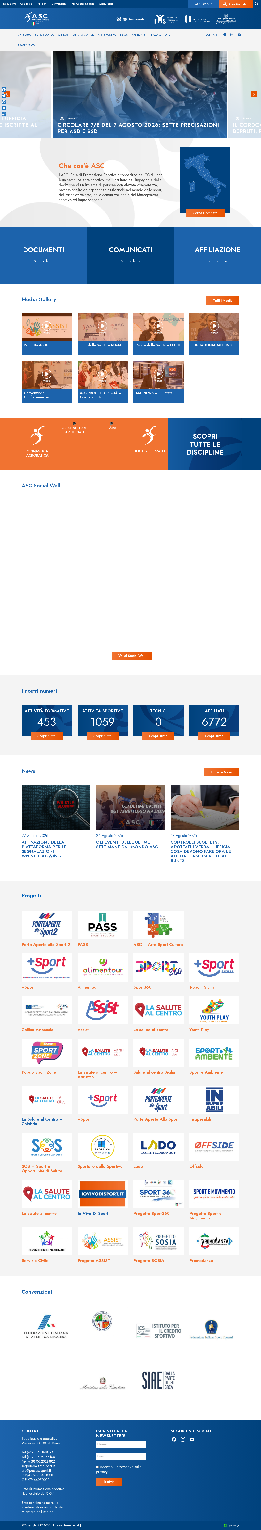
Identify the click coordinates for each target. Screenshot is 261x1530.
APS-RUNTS (139, 34)
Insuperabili (200, 1119)
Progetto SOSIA (148, 1260)
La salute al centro (151, 1029)
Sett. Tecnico (44, 34)
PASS (83, 944)
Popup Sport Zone (39, 1072)
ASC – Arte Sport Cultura (158, 944)
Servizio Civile (35, 1260)
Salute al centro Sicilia (154, 1072)
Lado (138, 1166)
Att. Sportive (107, 34)
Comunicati (26, 4)
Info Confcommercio (82, 4)
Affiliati (63, 34)
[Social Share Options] (28, 567)
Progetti (42, 4)
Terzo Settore (159, 34)
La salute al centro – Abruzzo (98, 1074)
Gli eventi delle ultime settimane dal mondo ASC (127, 844)
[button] (254, 94)
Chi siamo (24, 34)
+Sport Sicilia (202, 987)
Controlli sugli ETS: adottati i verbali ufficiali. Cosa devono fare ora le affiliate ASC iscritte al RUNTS (203, 851)
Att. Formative (83, 34)
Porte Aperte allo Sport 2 (46, 944)
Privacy (57, 1525)
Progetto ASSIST (94, 1260)
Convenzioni (59, 4)
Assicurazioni (106, 4)
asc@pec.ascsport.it (36, 1470)
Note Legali (71, 1525)
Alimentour (88, 987)
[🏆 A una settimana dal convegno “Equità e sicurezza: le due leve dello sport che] (130, 534)
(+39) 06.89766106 (41, 1456)
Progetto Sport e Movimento (205, 1215)
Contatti (211, 34)
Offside (196, 1166)
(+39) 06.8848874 (40, 1452)
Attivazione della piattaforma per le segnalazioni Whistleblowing (44, 849)
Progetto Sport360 (151, 1213)
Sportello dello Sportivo (100, 1166)
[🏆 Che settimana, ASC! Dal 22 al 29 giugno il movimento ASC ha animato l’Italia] (60, 605)
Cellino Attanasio (37, 1029)
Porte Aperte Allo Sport (156, 1119)
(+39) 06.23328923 (41, 1461)
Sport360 (142, 987)
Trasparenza (27, 45)
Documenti (9, 4)
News (124, 34)
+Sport (28, 987)
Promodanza (201, 1260)
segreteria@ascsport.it (38, 1466)
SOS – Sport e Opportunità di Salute (42, 1168)
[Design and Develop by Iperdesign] (231, 1525)
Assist (83, 1029)
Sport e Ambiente (206, 1072)
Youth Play (199, 1029)
